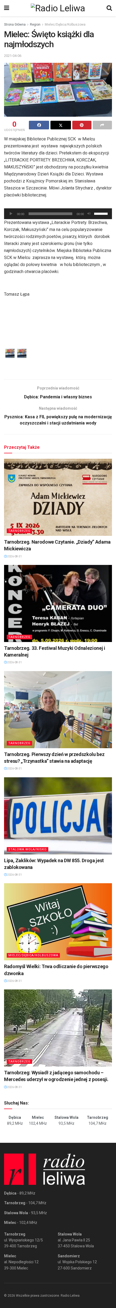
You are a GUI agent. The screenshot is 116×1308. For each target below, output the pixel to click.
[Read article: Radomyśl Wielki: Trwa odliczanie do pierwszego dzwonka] (58, 921)
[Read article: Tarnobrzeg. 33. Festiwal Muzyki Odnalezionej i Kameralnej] (58, 603)
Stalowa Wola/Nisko (27, 849)
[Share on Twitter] (60, 125)
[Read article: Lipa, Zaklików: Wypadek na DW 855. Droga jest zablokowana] (58, 815)
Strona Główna (15, 24)
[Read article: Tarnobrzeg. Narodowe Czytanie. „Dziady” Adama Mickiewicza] (58, 497)
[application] (58, 213)
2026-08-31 (14, 556)
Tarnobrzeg (19, 531)
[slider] (101, 213)
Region (35, 24)
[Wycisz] (89, 213)
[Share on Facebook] (39, 125)
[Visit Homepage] (58, 8)
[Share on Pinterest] (81, 125)
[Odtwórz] (11, 213)
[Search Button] (109, 8)
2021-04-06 (12, 56)
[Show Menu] (6, 8)
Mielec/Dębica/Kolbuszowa (65, 24)
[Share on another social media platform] (102, 125)
